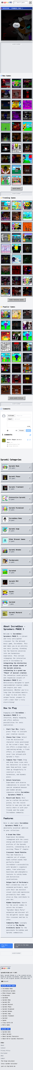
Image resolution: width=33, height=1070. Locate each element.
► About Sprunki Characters (10, 1036)
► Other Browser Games (8, 993)
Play (16, 25)
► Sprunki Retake (6, 1011)
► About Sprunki (6, 1034)
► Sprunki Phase (6, 1006)
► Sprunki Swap (5, 1013)
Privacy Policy (5, 1050)
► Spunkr (3, 1020)
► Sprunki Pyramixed (7, 1009)
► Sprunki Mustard (7, 1004)
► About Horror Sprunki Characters (12, 1038)
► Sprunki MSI (5, 1002)
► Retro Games (5, 1025)
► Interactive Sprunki (8, 991)
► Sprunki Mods (5, 1000)
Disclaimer (4, 1053)
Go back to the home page (22, 945)
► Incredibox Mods (7, 988)
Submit (3, 1058)
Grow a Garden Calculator (9, 1063)
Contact (3, 1048)
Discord (5, 981)
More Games (17, 188)
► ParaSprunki (5, 995)
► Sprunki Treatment (7, 1016)
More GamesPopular (16, 398)
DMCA (2, 1055)
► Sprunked (4, 997)
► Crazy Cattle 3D (6, 1022)
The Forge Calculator (8, 1061)
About (2, 1045)
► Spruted (4, 1018)
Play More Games (4, 945)
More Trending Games (16, 300)
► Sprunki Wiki (5, 1032)
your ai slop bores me (8, 1066)
